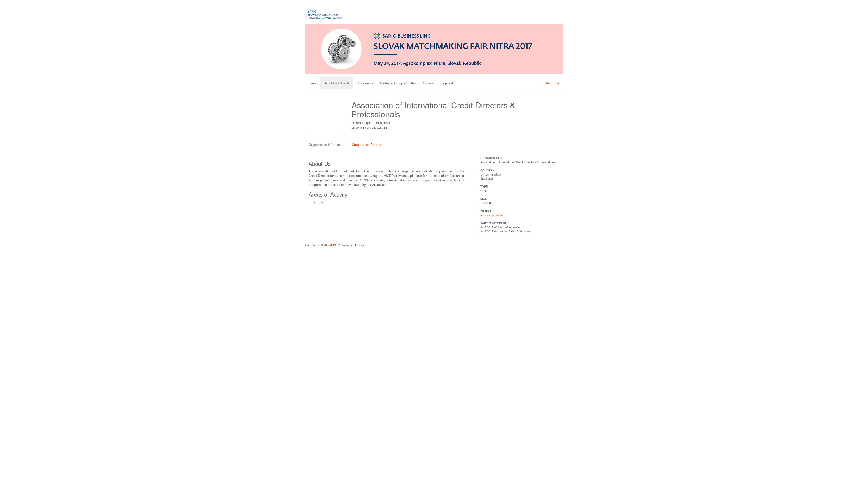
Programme (364, 83)
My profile (552, 83)
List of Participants (336, 83)
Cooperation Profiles (366, 144)
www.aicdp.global (491, 215)
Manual (428, 83)
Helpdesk (447, 83)
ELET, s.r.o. (360, 245)
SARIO (332, 245)
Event (313, 83)
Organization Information (326, 144)
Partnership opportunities (398, 83)
